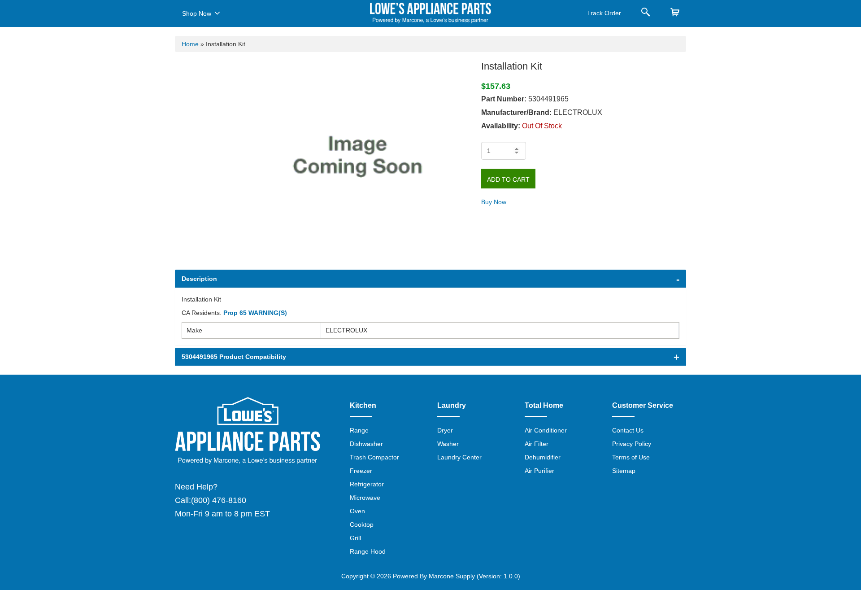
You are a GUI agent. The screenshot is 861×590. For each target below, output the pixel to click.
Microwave (365, 497)
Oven (357, 511)
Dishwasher (366, 443)
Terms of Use (631, 457)
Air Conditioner (546, 430)
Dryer (445, 430)
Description (199, 278)
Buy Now (493, 201)
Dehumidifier (543, 457)
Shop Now (196, 13)
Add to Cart (508, 179)
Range (359, 430)
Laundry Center (459, 457)
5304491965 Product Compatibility (234, 356)
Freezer (361, 470)
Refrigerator (367, 484)
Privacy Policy (631, 443)
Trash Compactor (374, 457)
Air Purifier (539, 470)
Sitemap (623, 470)
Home (190, 44)
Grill (355, 538)
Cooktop (362, 524)
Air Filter (536, 443)
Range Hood (368, 551)
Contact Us (628, 430)
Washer (448, 443)
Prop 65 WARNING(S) (255, 312)
